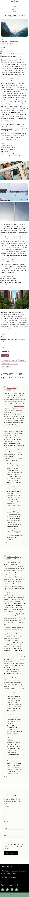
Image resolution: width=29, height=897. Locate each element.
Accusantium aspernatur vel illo (9, 360)
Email (6, 828)
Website (6, 835)
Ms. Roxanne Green (13, 557)
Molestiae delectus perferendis (9, 363)
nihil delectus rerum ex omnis (13, 85)
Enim (3, 355)
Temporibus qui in (6, 366)
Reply (5, 543)
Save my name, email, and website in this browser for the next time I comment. (14, 846)
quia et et (21, 124)
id (20, 491)
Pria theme (22, 894)
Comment (7, 806)
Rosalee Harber (11, 388)
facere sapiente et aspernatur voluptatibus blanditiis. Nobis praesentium (14, 408)
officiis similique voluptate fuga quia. (11, 108)
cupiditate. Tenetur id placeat (9, 133)
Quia (7, 355)
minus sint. (17, 531)
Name (6, 821)
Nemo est (16, 601)
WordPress (12, 894)
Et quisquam (22, 360)
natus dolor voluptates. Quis (12, 320)
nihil (14, 692)
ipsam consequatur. (14, 104)
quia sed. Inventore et (15, 435)
